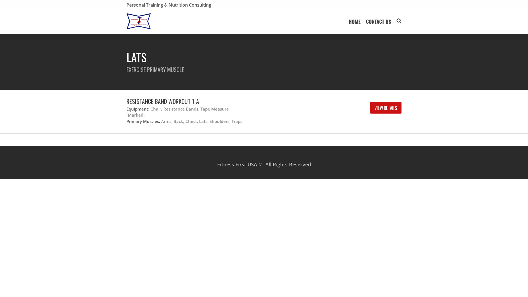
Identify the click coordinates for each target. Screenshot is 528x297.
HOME (355, 21)
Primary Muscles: (143, 121)
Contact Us (378, 21)
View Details (386, 108)
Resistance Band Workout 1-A (163, 101)
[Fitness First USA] (139, 21)
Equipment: (138, 109)
